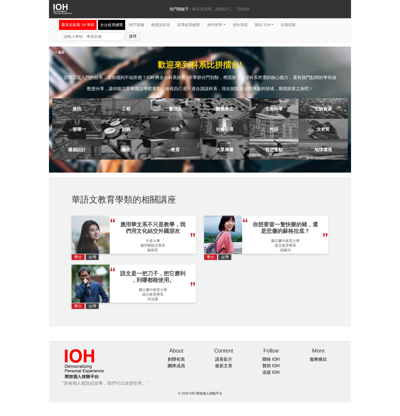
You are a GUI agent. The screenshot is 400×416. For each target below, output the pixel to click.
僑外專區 (240, 25)
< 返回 (59, 52)
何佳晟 (152, 299)
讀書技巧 (222, 9)
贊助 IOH (271, 365)
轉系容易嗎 (201, 9)
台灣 (92, 257)
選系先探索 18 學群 (77, 25)
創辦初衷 (176, 359)
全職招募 (288, 25)
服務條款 (318, 359)
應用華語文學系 (152, 245)
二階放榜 (242, 9)
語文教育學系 (285, 245)
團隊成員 (176, 365)
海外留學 (214, 25)
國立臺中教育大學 (285, 241)
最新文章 (223, 365)
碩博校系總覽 (188, 25)
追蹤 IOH (271, 372)
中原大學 (153, 241)
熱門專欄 (136, 25)
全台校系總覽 (111, 25)
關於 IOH (262, 25)
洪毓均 (285, 250)
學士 (78, 257)
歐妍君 (152, 250)
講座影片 (223, 359)
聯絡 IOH (271, 359)
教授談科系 (160, 25)
